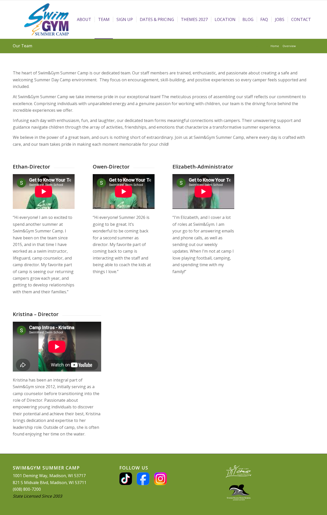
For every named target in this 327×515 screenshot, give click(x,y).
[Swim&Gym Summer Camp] (46, 19)
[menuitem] (84, 19)
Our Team (22, 46)
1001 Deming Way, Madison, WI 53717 (49, 475)
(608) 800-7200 (27, 489)
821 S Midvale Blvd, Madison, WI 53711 (49, 482)
